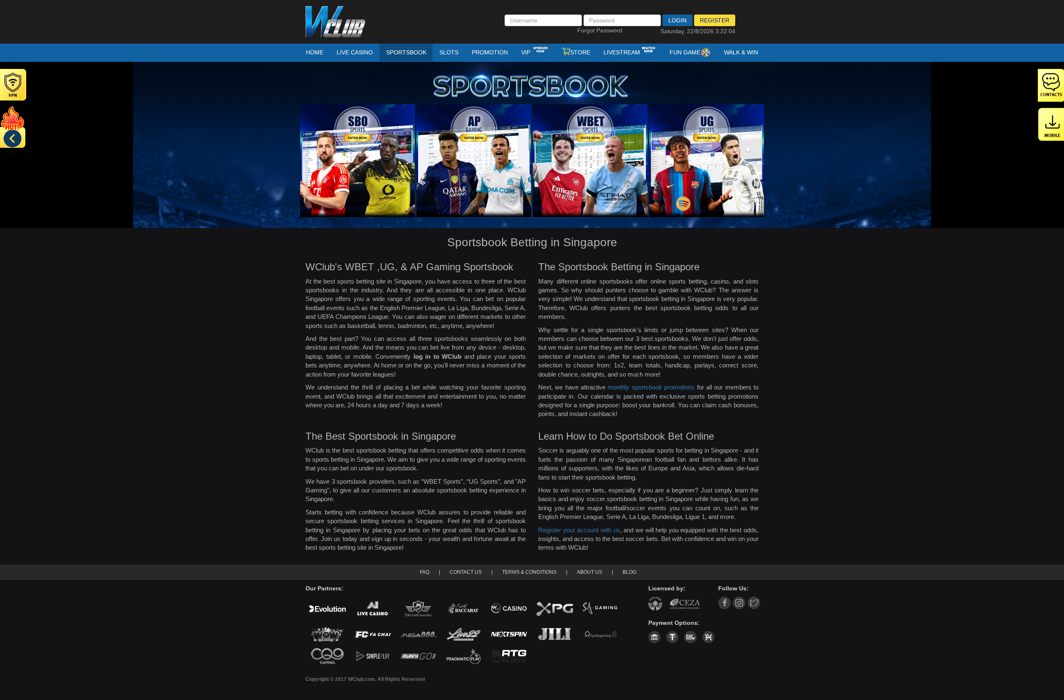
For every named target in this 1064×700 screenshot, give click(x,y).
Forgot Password (599, 30)
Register (714, 20)
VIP (526, 52)
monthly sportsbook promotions (651, 387)
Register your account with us (579, 530)
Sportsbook (406, 52)
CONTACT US (466, 572)
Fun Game (685, 52)
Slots (448, 52)
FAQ (424, 572)
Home (314, 52)
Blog (629, 572)
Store (580, 52)
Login (677, 20)
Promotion (490, 52)
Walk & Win (741, 52)
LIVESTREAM (621, 52)
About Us (589, 572)
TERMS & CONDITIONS (529, 572)
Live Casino (355, 52)
